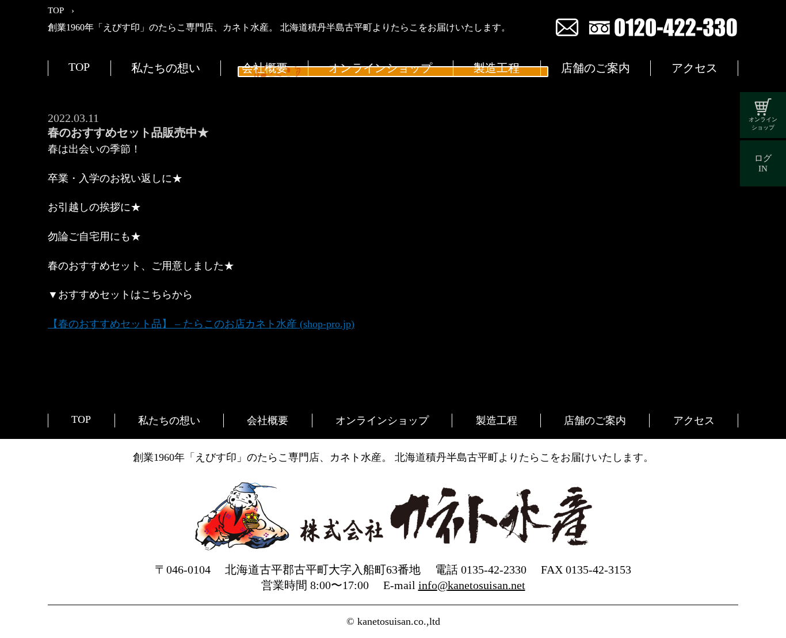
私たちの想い (165, 68)
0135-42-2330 (493, 569)
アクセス (694, 68)
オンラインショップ (380, 68)
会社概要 (265, 68)
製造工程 (497, 68)
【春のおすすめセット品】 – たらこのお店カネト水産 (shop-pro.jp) (201, 324)
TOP (79, 66)
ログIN (763, 163)
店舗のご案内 (595, 68)
